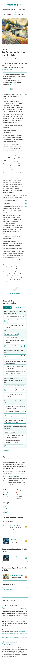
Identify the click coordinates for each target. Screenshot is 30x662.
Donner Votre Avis (14, 637)
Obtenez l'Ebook (7, 644)
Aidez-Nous (5, 637)
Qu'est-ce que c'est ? (7, 69)
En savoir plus (13, 84)
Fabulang (12, 4)
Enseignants (23, 637)
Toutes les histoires (8, 589)
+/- (26, 94)
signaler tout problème (21, 633)
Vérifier (6, 450)
